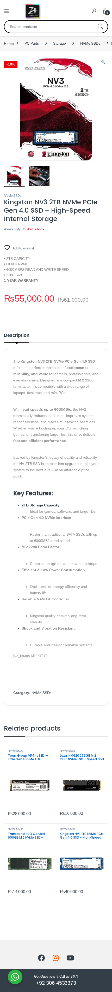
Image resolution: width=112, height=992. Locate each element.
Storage (59, 43)
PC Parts (31, 43)
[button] (103, 62)
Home (9, 43)
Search (100, 27)
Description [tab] (16, 335)
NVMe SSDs (90, 43)
